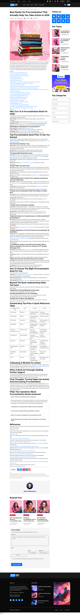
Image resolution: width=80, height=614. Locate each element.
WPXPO (21, 609)
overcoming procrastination (23, 475)
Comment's (13, 534)
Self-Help (12, 477)
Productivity (16, 9)
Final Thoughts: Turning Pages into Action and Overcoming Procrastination (24, 106)
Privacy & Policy (12, 1)
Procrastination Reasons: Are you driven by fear (24, 274)
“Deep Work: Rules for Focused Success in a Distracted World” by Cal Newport (25, 86)
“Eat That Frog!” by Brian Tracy (15, 77)
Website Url (41, 550)
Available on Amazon (14, 429)
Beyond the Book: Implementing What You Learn (19, 95)
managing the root (40, 186)
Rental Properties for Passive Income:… (65, 49)
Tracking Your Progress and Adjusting (17, 100)
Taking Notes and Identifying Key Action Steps (18, 97)
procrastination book (35, 475)
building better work (35, 175)
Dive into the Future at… (43, 600)
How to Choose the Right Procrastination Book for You (20, 94)
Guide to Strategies (38, 443)
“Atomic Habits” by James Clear (16, 80)
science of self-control (28, 249)
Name (12, 547)
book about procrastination (39, 474)
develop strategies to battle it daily (39, 211)
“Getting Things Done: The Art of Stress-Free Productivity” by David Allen (24, 88)
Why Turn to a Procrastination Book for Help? (18, 72)
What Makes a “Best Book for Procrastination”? (19, 74)
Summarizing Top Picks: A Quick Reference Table (19, 101)
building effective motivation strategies (17, 301)
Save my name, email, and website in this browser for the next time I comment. (28, 558)
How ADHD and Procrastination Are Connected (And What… (43, 519)
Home (11, 9)
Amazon (27, 438)
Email (29, 550)
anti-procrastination (14, 474)
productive (47, 383)
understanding (23, 385)
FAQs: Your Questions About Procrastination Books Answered (21, 107)
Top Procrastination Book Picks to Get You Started (19, 75)
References (12, 109)
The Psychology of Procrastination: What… (65, 40)
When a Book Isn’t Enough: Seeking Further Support (19, 104)
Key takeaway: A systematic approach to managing (20, 238)
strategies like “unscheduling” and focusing (34, 156)
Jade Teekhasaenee (19, 18)
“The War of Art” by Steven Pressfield (17, 84)
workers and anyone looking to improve (26, 227)
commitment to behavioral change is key (32, 367)
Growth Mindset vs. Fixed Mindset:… (64, 58)
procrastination (13, 69)
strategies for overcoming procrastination (40, 121)
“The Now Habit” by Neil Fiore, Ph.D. (16, 78)
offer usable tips (29, 128)
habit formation (13, 475)
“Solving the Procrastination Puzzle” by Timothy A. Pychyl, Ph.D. (22, 83)
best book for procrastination (26, 474)
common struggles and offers (25, 131)
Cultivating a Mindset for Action (16, 103)
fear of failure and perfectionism (16, 156)
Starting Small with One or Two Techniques (18, 98)
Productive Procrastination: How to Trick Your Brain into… (29, 519)
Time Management (18, 477)
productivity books (45, 475)
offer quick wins (26, 280)
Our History (24, 1)
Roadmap (18, 1)
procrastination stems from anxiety (27, 162)
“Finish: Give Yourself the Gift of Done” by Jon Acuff (20, 92)
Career (61, 609)
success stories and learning (23, 123)
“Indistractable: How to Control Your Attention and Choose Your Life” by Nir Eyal (25, 81)
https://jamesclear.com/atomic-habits (17, 438)
